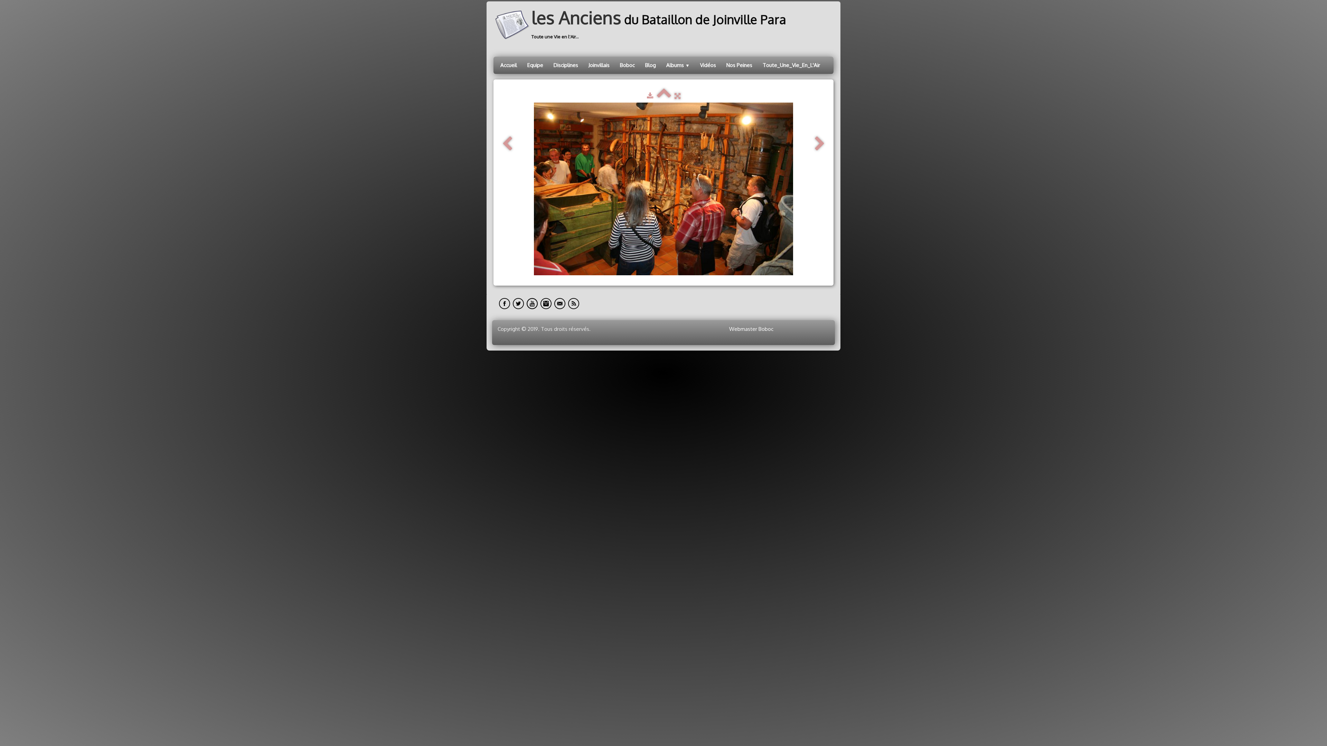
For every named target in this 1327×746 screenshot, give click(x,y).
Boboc (627, 65)
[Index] (664, 96)
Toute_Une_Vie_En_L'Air (791, 65)
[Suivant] (819, 144)
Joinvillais (599, 65)
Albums (678, 65)
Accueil (508, 65)
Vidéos (708, 65)
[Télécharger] (650, 96)
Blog (650, 65)
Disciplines (566, 65)
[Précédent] (507, 144)
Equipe (535, 65)
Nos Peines (739, 65)
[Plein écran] (677, 96)
